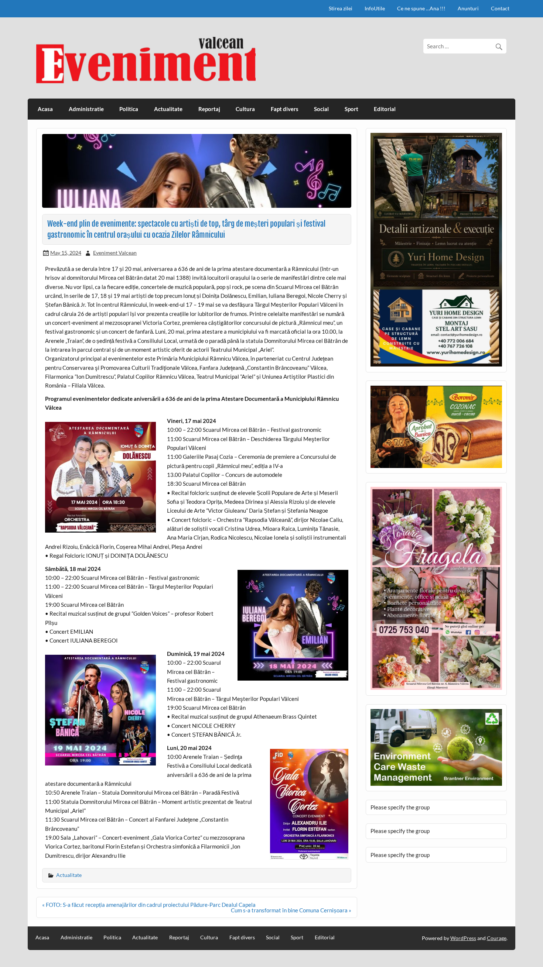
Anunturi (468, 8)
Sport (351, 109)
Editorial (385, 109)
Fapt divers (284, 109)
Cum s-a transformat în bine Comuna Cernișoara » (291, 910)
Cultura (245, 109)
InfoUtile (375, 8)
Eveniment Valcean (115, 253)
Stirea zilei (340, 8)
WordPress (463, 938)
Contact (500, 8)
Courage (496, 938)
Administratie (86, 109)
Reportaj (209, 109)
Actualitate (168, 109)
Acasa (45, 109)
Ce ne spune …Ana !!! (421, 8)
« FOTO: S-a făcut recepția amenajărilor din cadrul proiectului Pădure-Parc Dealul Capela (149, 904)
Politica (128, 109)
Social (321, 109)
